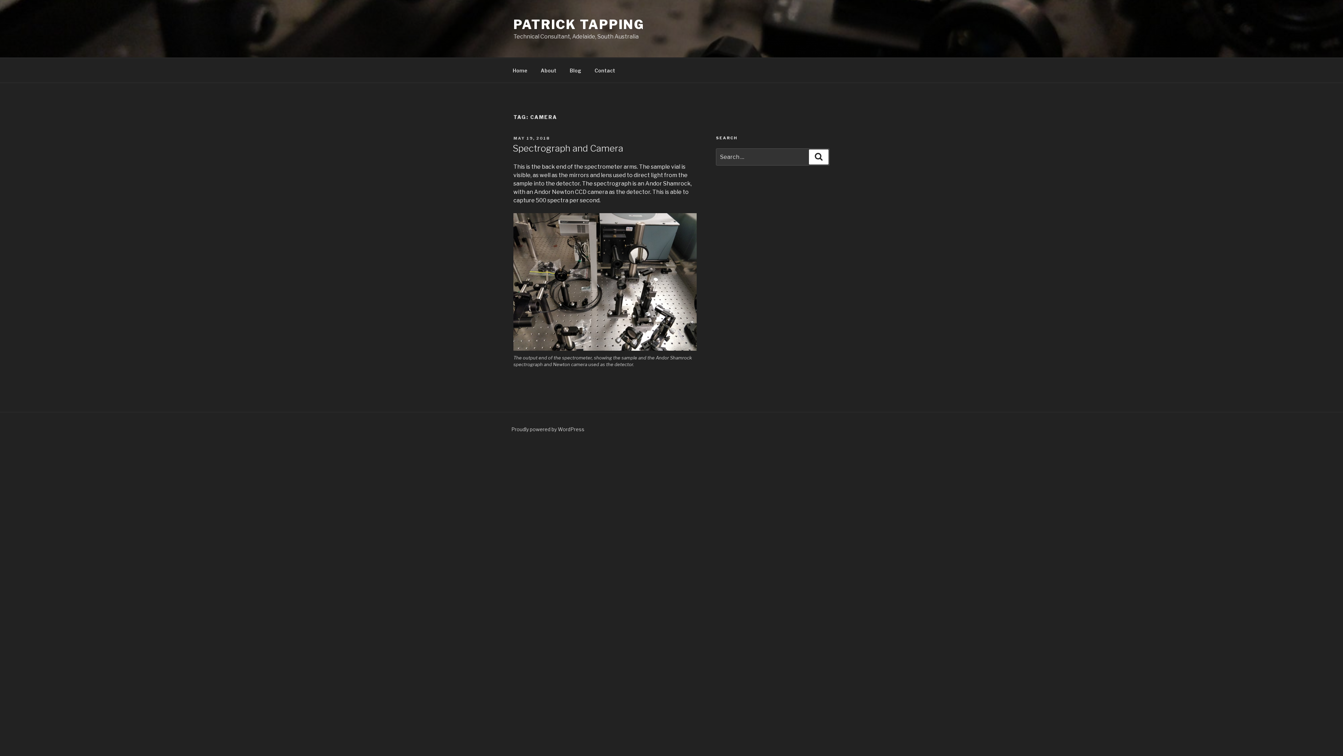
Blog (575, 71)
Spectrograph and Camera (568, 148)
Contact (605, 71)
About (548, 71)
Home (520, 71)
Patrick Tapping (579, 24)
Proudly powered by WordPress (547, 429)
